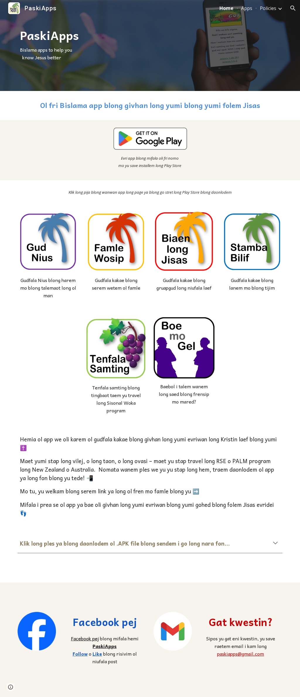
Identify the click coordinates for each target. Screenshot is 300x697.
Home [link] (226, 8)
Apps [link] (246, 8)
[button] (293, 8)
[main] (93, 45)
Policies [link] (268, 8)
